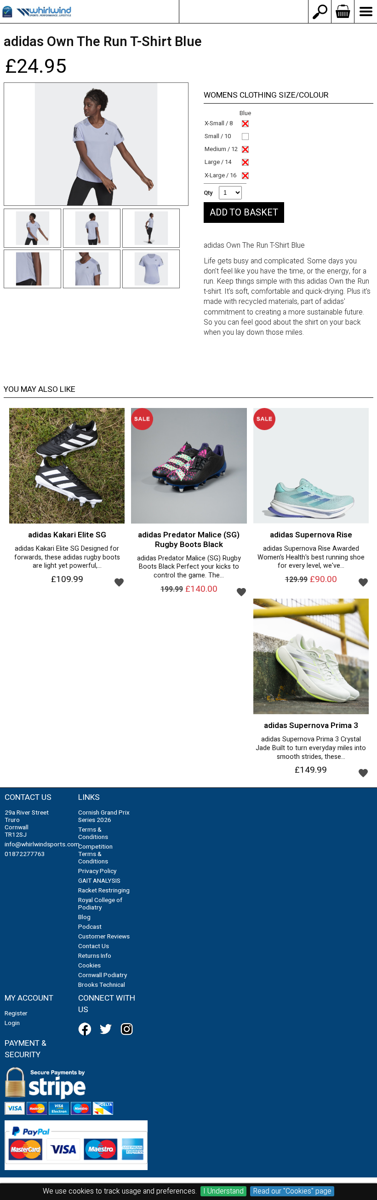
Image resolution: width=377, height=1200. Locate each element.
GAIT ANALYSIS (99, 880)
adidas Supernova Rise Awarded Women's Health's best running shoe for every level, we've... (311, 558)
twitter (107, 1029)
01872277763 (25, 854)
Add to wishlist (119, 582)
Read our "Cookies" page (292, 1191)
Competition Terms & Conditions (95, 854)
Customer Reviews (104, 936)
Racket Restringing (104, 890)
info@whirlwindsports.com (243, 11)
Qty (208, 192)
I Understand (223, 1191)
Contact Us (93, 946)
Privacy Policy (97, 871)
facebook (86, 1029)
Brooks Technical (101, 985)
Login (12, 1023)
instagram (128, 1029)
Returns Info (94, 956)
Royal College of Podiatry (100, 904)
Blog (84, 917)
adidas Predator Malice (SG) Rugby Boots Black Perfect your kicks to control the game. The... (189, 567)
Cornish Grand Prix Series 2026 (104, 816)
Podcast (90, 927)
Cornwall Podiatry (102, 975)
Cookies (89, 965)
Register (16, 1013)
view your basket (342, 11)
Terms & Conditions (93, 833)
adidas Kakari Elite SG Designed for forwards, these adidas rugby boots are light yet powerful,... (67, 558)
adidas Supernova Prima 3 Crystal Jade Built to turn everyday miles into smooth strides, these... (311, 748)
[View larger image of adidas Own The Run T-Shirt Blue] (96, 144)
